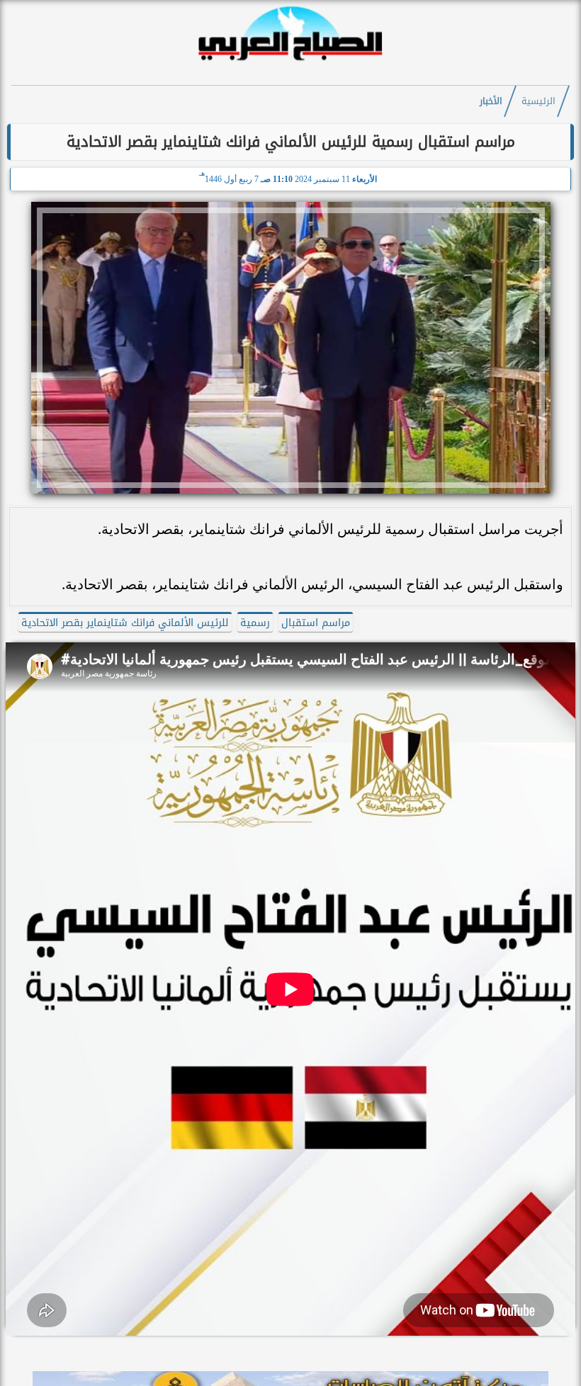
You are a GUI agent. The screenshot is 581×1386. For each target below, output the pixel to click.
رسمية (255, 622)
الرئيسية (538, 101)
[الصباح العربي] (290, 63)
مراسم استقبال (315, 622)
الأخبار (491, 101)
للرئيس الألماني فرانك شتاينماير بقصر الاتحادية (125, 622)
